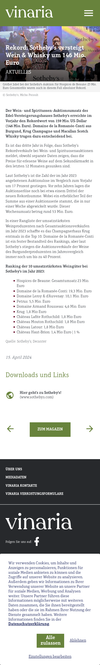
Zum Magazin (50, 429)
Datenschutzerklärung (28, 624)
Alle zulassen (51, 640)
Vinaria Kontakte (21, 486)
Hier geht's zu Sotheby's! (40, 395)
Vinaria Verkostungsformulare (34, 494)
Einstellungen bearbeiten (50, 657)
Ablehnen (78, 641)
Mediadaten (16, 477)
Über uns (14, 469)
